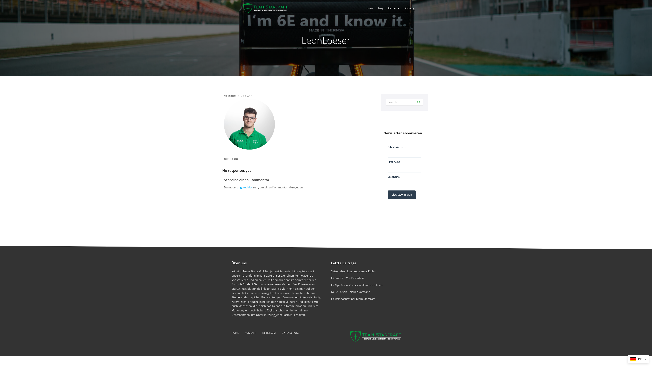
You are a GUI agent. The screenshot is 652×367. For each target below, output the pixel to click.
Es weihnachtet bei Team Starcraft (353, 299)
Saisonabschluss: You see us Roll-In (353, 271)
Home (369, 8)
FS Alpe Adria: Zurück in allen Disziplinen (357, 285)
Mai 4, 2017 (246, 95)
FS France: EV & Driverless (347, 278)
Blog (380, 8)
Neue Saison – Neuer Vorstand (350, 292)
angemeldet (244, 187)
